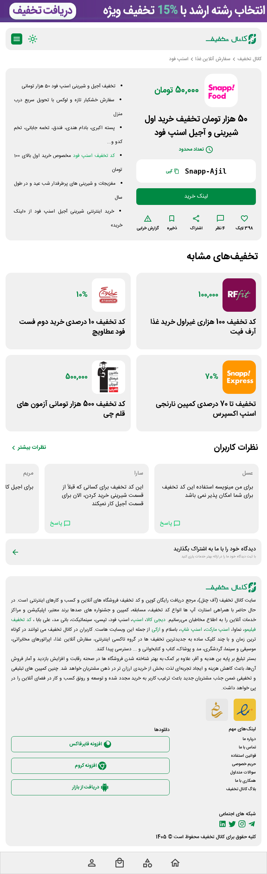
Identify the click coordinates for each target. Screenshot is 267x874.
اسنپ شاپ (191, 630)
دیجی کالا (155, 620)
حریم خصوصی (244, 764)
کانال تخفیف (213, 837)
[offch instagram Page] (242, 824)
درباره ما (249, 739)
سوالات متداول (243, 772)
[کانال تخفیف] (231, 39)
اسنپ (137, 620)
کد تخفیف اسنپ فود (94, 156)
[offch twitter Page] (232, 824)
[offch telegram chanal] (252, 824)
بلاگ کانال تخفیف (241, 789)
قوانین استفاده (243, 755)
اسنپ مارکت (217, 630)
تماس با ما (247, 747)
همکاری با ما (245, 780)
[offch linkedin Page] (222, 824)
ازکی (156, 630)
